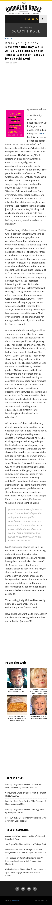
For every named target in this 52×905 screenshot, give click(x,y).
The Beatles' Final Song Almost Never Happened (40, 717)
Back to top (38, 901)
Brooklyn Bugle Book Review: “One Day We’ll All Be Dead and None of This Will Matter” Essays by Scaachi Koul (24, 50)
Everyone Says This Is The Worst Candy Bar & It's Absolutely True (17, 718)
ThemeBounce (16, 901)
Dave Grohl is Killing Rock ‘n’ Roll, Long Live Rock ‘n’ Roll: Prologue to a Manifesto (24, 861)
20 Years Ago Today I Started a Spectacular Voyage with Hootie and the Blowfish (25, 872)
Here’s (43, 133)
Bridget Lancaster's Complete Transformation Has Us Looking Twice (40, 691)
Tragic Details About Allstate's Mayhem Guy (16, 690)
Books (8, 38)
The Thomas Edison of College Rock (30, 844)
